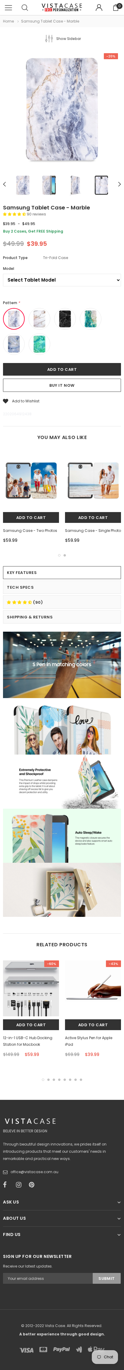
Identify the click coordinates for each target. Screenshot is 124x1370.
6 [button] (70, 1080)
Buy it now (61, 385)
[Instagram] (20, 1185)
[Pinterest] (33, 1185)
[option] (62, 110)
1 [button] (59, 555)
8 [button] (81, 1080)
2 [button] (65, 555)
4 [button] (59, 1080)
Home (8, 21)
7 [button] (75, 1080)
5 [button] (65, 1080)
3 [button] (54, 1080)
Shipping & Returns (30, 617)
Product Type (15, 257)
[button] (15, 214)
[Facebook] (7, 1185)
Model (8, 268)
